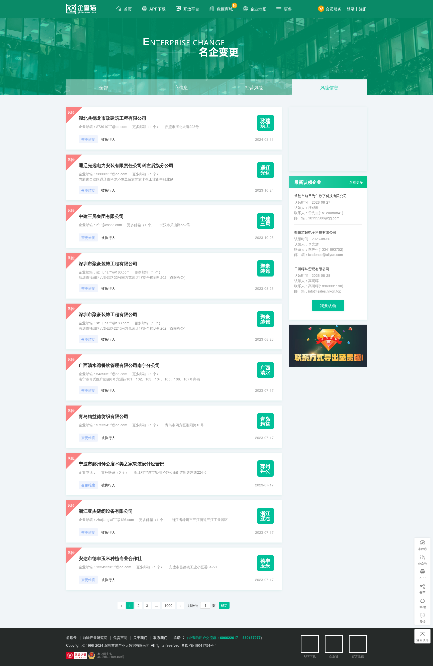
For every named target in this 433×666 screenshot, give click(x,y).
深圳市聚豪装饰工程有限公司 (108, 263)
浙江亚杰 (265, 515)
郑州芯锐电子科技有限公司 (315, 232)
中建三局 (265, 221)
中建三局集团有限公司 (101, 216)
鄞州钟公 (265, 468)
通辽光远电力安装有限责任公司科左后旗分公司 (126, 165)
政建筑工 (265, 122)
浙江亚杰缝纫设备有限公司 (106, 511)
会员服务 (334, 9)
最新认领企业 (307, 182)
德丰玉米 (265, 563)
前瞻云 (71, 637)
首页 (128, 9)
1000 (168, 605)
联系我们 (160, 637)
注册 (363, 9)
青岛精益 (265, 421)
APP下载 (157, 9)
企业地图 (258, 9)
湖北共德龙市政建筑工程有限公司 (112, 118)
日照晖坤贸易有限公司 (311, 268)
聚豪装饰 (265, 268)
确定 (224, 605)
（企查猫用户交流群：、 (213, 637)
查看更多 (356, 182)
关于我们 (140, 637)
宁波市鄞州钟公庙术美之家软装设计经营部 (121, 463)
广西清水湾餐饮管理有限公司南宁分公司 (119, 365)
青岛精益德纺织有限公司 (103, 416)
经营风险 (254, 87)
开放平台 (191, 9)
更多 (288, 9)
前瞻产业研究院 (95, 637)
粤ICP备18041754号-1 (199, 645)
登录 (351, 9)
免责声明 (120, 637)
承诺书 (178, 637)
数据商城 (226, 7)
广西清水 (265, 370)
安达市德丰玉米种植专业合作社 (110, 558)
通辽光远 (265, 170)
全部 (103, 87)
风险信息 (329, 87)
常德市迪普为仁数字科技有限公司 (320, 195)
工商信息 (179, 87)
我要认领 (328, 305)
